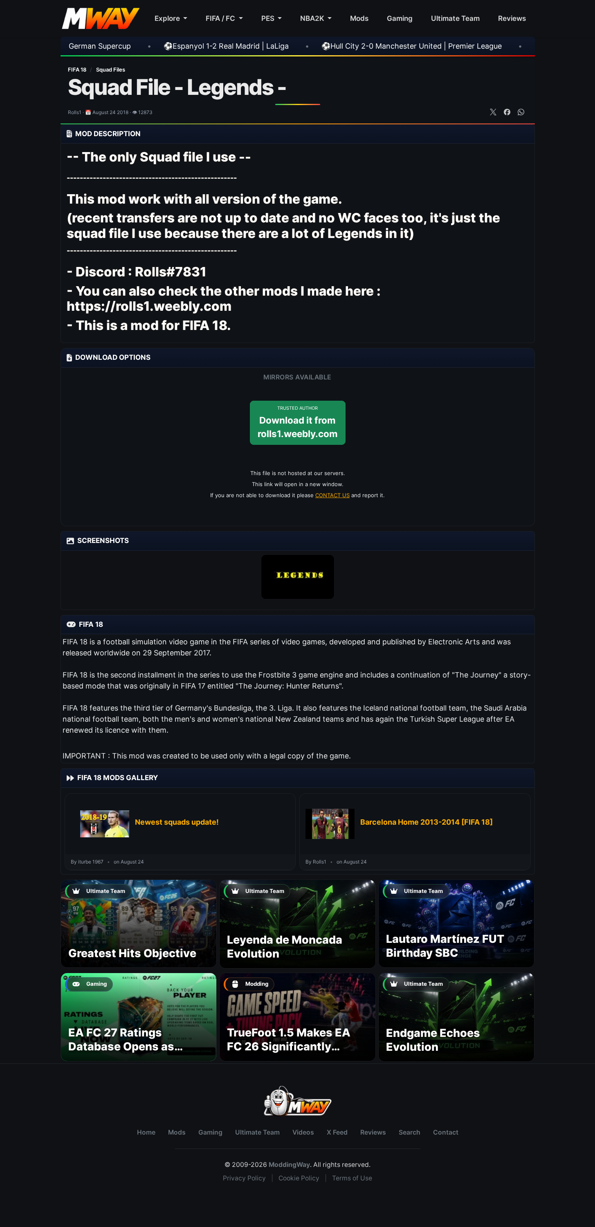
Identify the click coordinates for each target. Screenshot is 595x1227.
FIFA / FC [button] (221, 18)
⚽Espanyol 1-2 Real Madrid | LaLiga (148, 46)
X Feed (337, 1132)
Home (146, 1132)
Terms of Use (352, 1178)
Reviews (512, 18)
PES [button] (268, 18)
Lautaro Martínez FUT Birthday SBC (445, 946)
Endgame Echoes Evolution (433, 1040)
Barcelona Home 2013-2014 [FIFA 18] (426, 822)
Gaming (400, 18)
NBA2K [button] (313, 18)
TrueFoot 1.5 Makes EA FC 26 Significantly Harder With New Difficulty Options (288, 1053)
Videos (303, 1132)
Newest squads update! (177, 822)
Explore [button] (168, 18)
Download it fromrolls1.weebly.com (298, 422)
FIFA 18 (78, 69)
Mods (359, 18)
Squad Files (110, 69)
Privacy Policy (244, 1178)
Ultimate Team (455, 18)
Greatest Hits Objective (132, 953)
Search (409, 1132)
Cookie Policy (298, 1178)
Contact (445, 1132)
